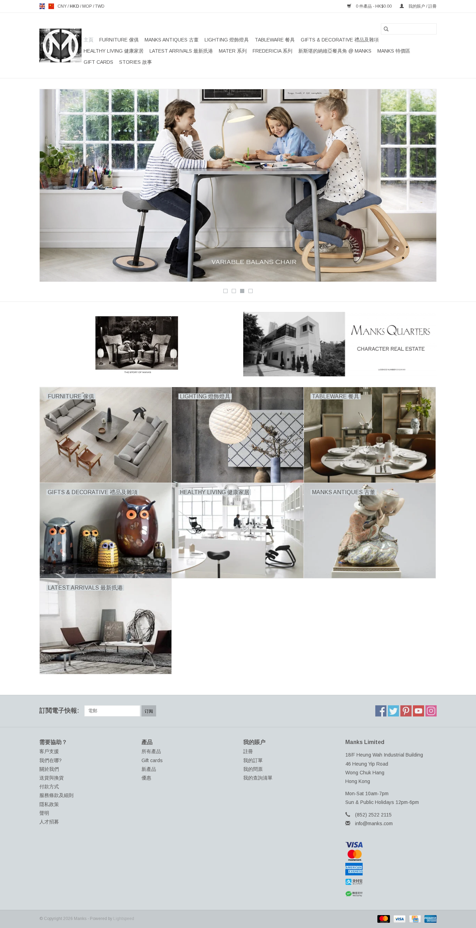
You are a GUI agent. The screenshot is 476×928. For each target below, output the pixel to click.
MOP (87, 6)
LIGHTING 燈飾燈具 (227, 40)
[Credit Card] (414, 918)
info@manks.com (374, 823)
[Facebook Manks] (380, 710)
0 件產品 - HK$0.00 (374, 6)
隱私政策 (49, 804)
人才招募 (49, 822)
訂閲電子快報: (59, 710)
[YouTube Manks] (418, 710)
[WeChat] (391, 894)
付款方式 (49, 786)
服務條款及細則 (56, 795)
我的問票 (253, 769)
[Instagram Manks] (431, 710)
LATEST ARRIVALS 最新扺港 (181, 51)
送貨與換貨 (51, 778)
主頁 (88, 40)
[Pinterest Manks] (406, 710)
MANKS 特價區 (393, 51)
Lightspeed (123, 918)
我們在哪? (50, 760)
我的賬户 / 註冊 (422, 6)
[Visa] (391, 845)
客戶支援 (49, 751)
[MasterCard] (391, 855)
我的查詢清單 (257, 778)
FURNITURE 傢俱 (119, 40)
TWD (100, 6)
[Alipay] (391, 882)
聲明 (44, 813)
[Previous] (53, 187)
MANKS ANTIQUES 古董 (172, 40)
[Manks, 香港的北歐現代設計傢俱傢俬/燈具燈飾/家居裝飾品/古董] (60, 45)
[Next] (423, 187)
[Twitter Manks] (393, 710)
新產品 (148, 769)
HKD (75, 6)
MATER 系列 (233, 51)
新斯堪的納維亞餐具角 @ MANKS (334, 51)
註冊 (248, 751)
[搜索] (386, 28)
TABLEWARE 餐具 (275, 40)
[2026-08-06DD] (238, 185)
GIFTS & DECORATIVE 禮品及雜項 (340, 40)
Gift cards (98, 62)
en (42, 6)
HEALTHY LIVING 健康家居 (114, 51)
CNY (62, 6)
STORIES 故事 (135, 62)
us (51, 6)
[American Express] (391, 869)
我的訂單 (253, 760)
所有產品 (151, 751)
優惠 (146, 778)
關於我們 (49, 769)
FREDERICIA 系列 (272, 51)
